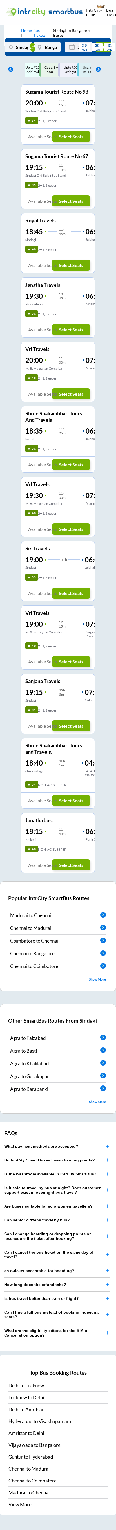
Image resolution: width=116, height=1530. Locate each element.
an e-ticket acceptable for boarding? (39, 1270)
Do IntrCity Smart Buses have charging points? (49, 1160)
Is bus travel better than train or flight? (41, 1298)
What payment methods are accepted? (41, 1146)
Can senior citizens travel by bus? (37, 1220)
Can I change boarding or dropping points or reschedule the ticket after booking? (47, 1236)
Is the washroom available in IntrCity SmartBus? (50, 1174)
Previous (9, 69)
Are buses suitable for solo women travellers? (48, 1206)
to (26, 1386)
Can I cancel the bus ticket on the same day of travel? (48, 1254)
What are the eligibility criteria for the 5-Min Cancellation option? (45, 1332)
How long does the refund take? (35, 1284)
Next (96, 69)
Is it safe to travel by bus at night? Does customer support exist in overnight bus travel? (52, 1190)
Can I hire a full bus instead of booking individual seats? (52, 1314)
